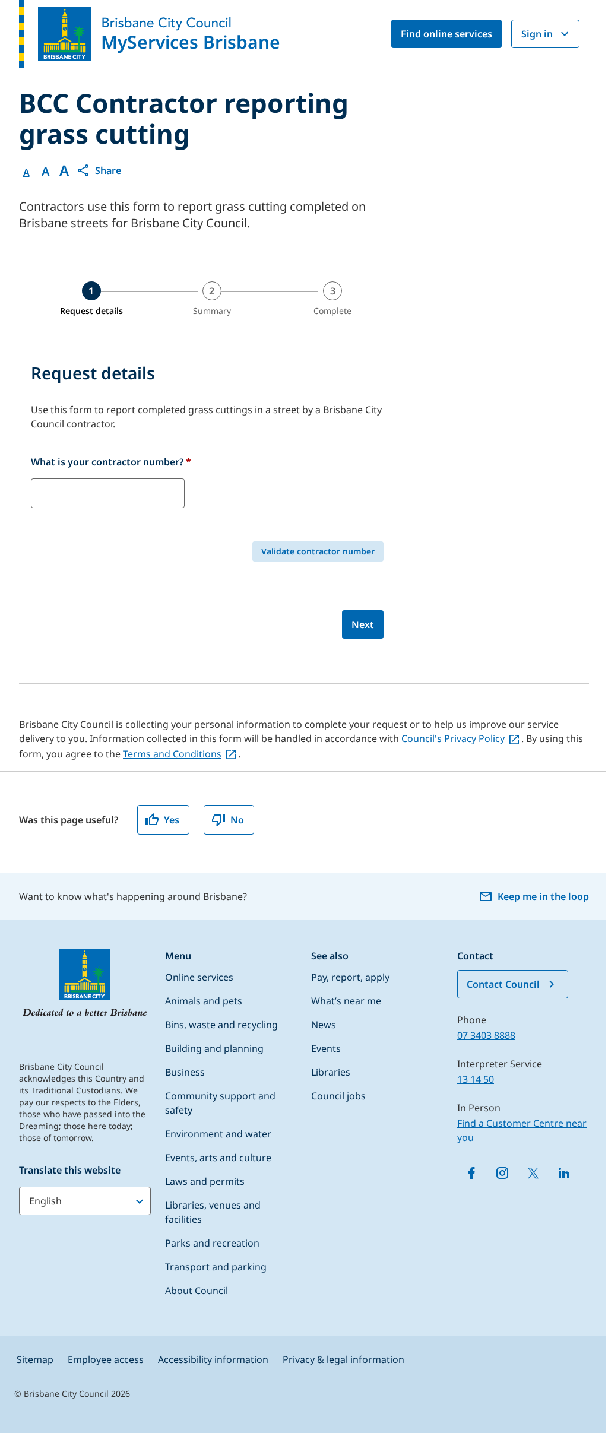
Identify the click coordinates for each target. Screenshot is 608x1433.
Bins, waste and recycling (221, 1024)
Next (363, 624)
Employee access (106, 1359)
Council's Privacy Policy (453, 738)
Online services (199, 977)
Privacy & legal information (343, 1359)
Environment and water (218, 1133)
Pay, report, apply (350, 977)
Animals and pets (203, 1000)
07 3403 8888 (486, 1035)
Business (185, 1072)
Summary (212, 310)
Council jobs (338, 1095)
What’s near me (346, 1000)
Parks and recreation (212, 1243)
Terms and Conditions (172, 753)
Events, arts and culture (218, 1157)
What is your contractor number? (111, 461)
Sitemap (35, 1359)
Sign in (537, 33)
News (323, 1024)
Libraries (330, 1072)
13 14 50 (475, 1079)
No (237, 819)
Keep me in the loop (543, 896)
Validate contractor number (318, 551)
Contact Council (503, 984)
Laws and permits (205, 1181)
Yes (171, 819)
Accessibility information (213, 1359)
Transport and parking (216, 1266)
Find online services (446, 33)
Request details (91, 310)
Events (326, 1048)
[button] (98, 170)
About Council (196, 1290)
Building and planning (214, 1048)
